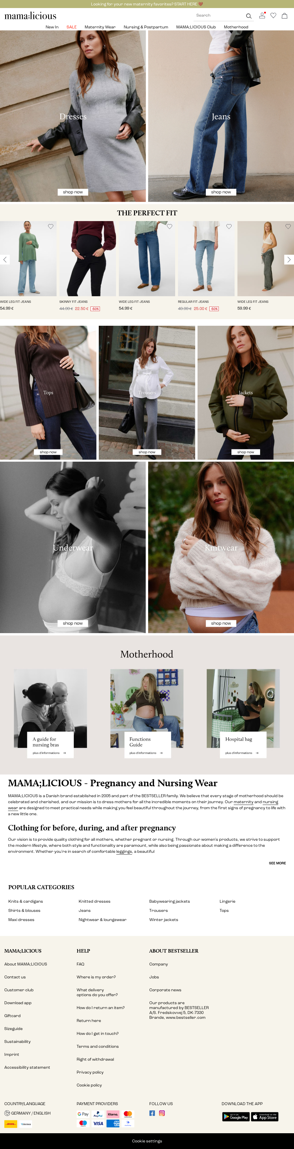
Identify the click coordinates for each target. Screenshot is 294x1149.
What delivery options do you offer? (97, 992)
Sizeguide (13, 1028)
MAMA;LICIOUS (22, 951)
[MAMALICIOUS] (30, 18)
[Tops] (48, 393)
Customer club (19, 990)
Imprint (11, 1054)
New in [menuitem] (52, 27)
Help (83, 951)
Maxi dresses (21, 919)
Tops (224, 910)
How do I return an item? (101, 1007)
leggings (124, 851)
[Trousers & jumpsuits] (147, 393)
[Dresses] (73, 116)
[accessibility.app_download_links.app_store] (264, 1121)
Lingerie (227, 901)
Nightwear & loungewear (103, 919)
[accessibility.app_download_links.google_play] (236, 1121)
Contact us (15, 977)
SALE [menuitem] (72, 27)
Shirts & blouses (24, 910)
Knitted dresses (95, 901)
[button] (28, 258)
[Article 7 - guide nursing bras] (49, 705)
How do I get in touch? (98, 1033)
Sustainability (17, 1041)
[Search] (249, 15)
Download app (18, 1002)
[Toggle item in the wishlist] (50, 226)
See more (277, 863)
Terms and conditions (98, 1046)
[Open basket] (284, 16)
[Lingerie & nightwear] (73, 547)
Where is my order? (96, 977)
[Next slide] (289, 259)
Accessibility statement (27, 1067)
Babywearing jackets (169, 901)
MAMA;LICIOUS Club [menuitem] (196, 27)
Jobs (154, 977)
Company (158, 964)
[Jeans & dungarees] (221, 116)
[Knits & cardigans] (221, 547)
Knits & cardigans (25, 901)
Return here (89, 1020)
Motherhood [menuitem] (236, 27)
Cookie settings (147, 1141)
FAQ (80, 964)
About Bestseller (173, 951)
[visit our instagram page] (162, 1114)
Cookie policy (89, 1085)
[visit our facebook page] (152, 1114)
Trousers (158, 910)
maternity (244, 801)
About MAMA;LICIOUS (25, 964)
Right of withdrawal (95, 1059)
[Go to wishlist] (273, 17)
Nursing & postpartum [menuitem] (146, 27)
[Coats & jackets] (246, 393)
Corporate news (165, 990)
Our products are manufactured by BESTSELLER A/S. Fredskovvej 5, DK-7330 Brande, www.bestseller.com (179, 1010)
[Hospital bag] (245, 705)
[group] (28, 270)
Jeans (85, 910)
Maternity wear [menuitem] (100, 27)
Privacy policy (90, 1072)
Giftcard (12, 1015)
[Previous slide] (5, 259)
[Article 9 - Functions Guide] (147, 705)
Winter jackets (163, 919)
